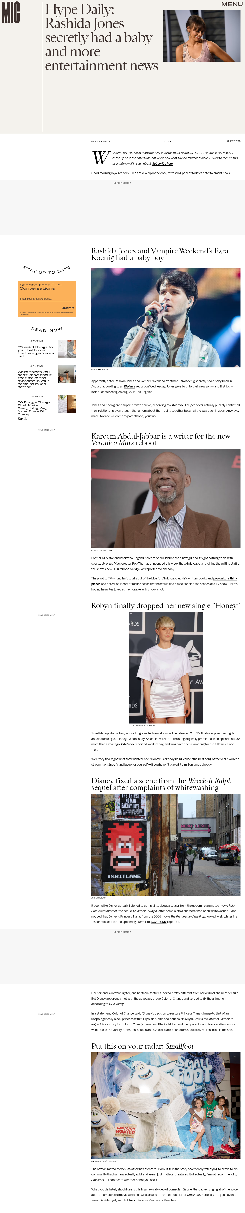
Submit (68, 307)
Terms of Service (64, 312)
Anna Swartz (102, 141)
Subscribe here (162, 163)
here (132, 1200)
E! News (129, 386)
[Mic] (11, 12)
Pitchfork (176, 405)
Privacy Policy (24, 314)
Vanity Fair (137, 569)
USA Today (159, 922)
